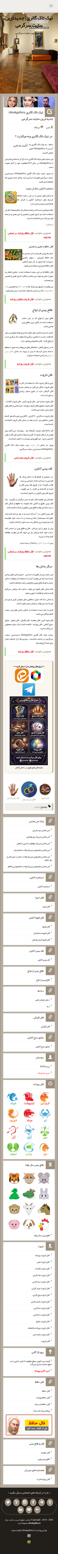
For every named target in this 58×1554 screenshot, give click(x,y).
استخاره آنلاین (44, 886)
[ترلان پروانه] (29, 103)
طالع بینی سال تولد (42, 1235)
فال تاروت (34, 445)
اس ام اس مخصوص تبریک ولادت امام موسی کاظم (29, 866)
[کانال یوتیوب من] (29, 1510)
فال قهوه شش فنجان (41, 939)
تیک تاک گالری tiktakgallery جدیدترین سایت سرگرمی (31, 115)
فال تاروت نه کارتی (42, 1308)
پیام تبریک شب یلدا (41, 1410)
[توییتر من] (8, 1502)
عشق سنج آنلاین (43, 1046)
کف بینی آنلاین (43, 543)
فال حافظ (21, 286)
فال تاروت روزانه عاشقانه (39, 1327)
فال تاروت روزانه (42, 1255)
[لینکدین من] (20, 1510)
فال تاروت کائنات (42, 1268)
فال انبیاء (46, 906)
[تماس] (16, 1502)
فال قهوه (46, 926)
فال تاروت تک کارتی (41, 1275)
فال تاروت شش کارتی (40, 1301)
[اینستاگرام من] (25, 1502)
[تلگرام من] (41, 1502)
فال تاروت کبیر (43, 1262)
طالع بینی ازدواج (43, 979)
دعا (48, 1006)
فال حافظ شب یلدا (42, 1404)
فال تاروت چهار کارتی (41, 1288)
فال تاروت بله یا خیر (41, 1334)
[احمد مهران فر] (46, 103)
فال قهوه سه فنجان (41, 933)
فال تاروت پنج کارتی (41, 1295)
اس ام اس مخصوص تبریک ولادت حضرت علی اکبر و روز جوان (29, 858)
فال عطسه (45, 1452)
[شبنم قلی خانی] (12, 103)
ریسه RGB (45, 1066)
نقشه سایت (16, 1530)
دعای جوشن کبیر (42, 999)
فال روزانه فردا (43, 1479)
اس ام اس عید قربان (41, 830)
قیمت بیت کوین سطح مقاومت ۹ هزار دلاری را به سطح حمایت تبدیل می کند (31, 1362)
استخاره (49, 224)
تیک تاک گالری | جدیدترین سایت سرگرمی (29, 21)
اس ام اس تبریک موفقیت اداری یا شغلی (33, 843)
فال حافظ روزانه (43, 1397)
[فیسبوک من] (33, 1502)
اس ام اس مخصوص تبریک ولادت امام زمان (32, 850)
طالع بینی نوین (44, 1459)
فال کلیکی (45, 1026)
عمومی (37, 807)
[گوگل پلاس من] (37, 1510)
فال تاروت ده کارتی (41, 1314)
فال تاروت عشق (43, 1321)
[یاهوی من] (50, 1502)
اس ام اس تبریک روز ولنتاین (38, 836)
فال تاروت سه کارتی (41, 1281)
